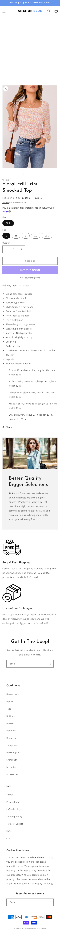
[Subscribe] (49, 664)
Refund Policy (13, 809)
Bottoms (10, 716)
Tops (8, 708)
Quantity (6, 242)
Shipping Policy (14, 816)
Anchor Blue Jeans (26, 928)
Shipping (5, 202)
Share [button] (9, 427)
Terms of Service (14, 823)
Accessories (12, 774)
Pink (8, 223)
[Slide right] (37, 173)
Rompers (11, 738)
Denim (9, 701)
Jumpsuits (11, 745)
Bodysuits (11, 730)
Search (9, 794)
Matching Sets (13, 752)
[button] (4, 11)
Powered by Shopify (39, 928)
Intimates (11, 767)
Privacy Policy (13, 802)
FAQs (8, 831)
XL (35, 235)
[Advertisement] (30, 48)
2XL (47, 235)
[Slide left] (23, 173)
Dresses (10, 723)
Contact (10, 838)
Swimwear (11, 759)
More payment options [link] (30, 277)
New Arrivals (12, 694)
